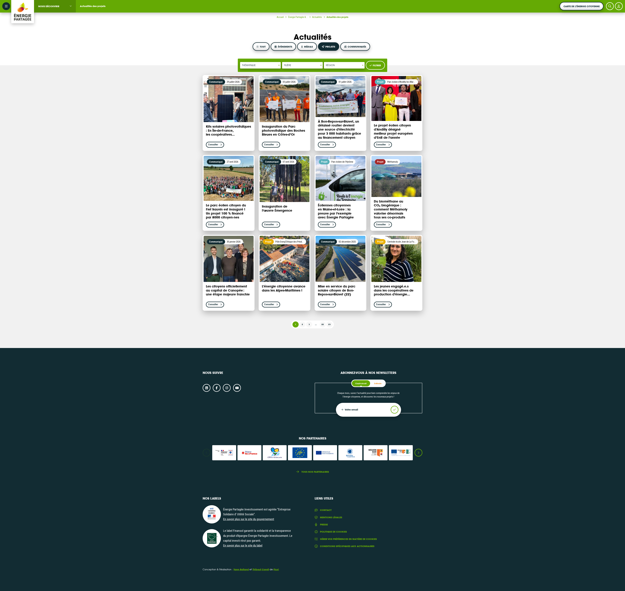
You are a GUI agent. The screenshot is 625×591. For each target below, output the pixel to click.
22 (322, 324)
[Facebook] (217, 388)
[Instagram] (227, 388)
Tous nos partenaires (315, 471)
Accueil (280, 17)
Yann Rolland (241, 569)
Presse (324, 524)
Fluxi (276, 569)
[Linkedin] (206, 388)
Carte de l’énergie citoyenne (581, 6)
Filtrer (377, 65)
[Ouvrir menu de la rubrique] (70, 6)
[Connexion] (619, 6)
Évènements (285, 46)
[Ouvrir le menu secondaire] (6, 6)
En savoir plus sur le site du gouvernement (248, 519)
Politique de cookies (333, 531)
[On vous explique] (212, 514)
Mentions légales (331, 517)
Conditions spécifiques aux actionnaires (347, 546)
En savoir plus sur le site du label (242, 545)
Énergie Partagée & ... (298, 17)
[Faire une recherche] (610, 6)
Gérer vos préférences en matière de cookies (348, 539)
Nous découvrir (48, 6)
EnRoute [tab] (378, 383)
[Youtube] (237, 388)
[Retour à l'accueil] (22, 6)
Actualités (317, 17)
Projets (330, 46)
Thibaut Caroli (260, 569)
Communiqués (357, 46)
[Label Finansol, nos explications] (212, 538)
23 (329, 324)
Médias (308, 46)
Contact (326, 510)
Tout (263, 46)
